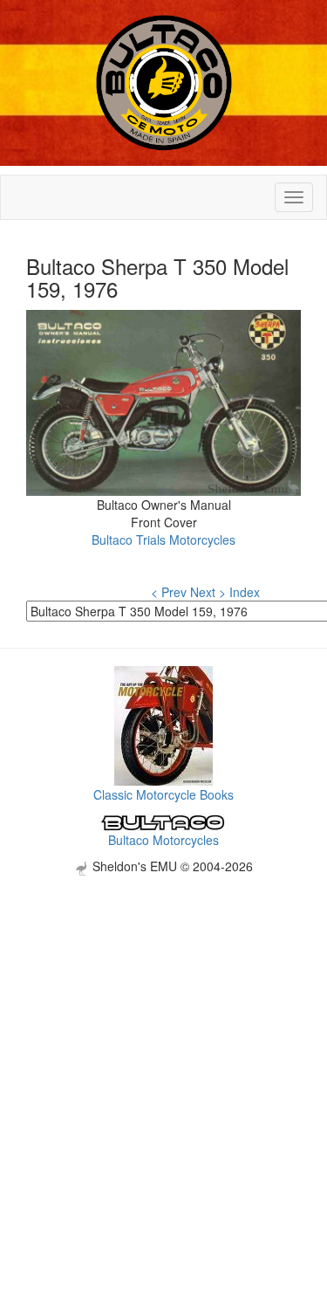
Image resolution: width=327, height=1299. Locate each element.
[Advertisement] (163, 1039)
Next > (208, 592)
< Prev (169, 592)
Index (244, 592)
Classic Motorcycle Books (163, 794)
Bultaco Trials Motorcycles (163, 539)
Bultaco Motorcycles (163, 840)
